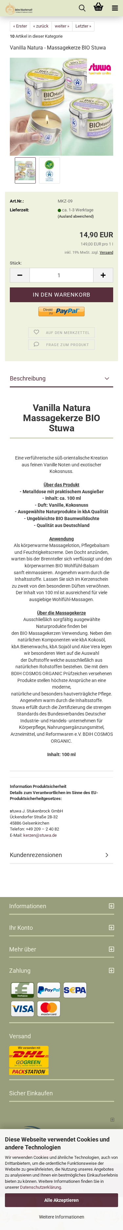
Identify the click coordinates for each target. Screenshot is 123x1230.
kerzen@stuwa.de (40, 835)
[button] (20, 275)
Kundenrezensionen (36, 854)
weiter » (62, 26)
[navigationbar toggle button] (115, 8)
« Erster (20, 26)
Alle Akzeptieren (61, 1200)
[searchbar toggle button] (82, 8)
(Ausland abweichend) (76, 216)
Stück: (16, 263)
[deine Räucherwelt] (16, 8)
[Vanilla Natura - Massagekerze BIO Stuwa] (61, 106)
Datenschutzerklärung (40, 1187)
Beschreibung (28, 378)
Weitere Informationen (61, 1217)
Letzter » (83, 26)
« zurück (41, 26)
